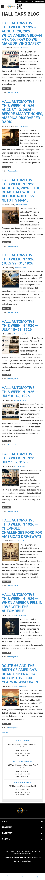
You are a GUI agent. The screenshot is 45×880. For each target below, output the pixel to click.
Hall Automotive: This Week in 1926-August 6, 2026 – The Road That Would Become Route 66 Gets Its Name (21, 190)
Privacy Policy (9, 851)
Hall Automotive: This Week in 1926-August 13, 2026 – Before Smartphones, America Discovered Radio (22, 111)
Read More (6, 88)
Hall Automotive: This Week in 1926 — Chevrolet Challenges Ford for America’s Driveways (22, 528)
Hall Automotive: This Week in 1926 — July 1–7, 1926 (20, 458)
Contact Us (8, 2)
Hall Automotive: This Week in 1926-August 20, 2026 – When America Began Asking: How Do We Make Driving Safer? (22, 33)
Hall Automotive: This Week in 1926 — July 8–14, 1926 (20, 391)
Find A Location (39, 2)
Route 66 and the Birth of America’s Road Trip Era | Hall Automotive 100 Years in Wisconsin (21, 674)
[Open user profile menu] (37, 876)
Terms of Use (36, 851)
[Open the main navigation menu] (3, 6)
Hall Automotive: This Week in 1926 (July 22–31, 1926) (19, 259)
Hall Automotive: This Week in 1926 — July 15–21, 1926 (20, 325)
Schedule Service (22, 2)
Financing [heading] (7, 827)
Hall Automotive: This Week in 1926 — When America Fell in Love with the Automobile (22, 602)
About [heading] (5, 821)
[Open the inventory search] (42, 6)
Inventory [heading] (7, 833)
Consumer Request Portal (22, 853)
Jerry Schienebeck (22, 48)
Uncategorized (13, 92)
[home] (11, 6)
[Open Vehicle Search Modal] (7, 876)
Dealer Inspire (36, 857)
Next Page (5, 732)
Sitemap (27, 851)
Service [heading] (6, 839)
